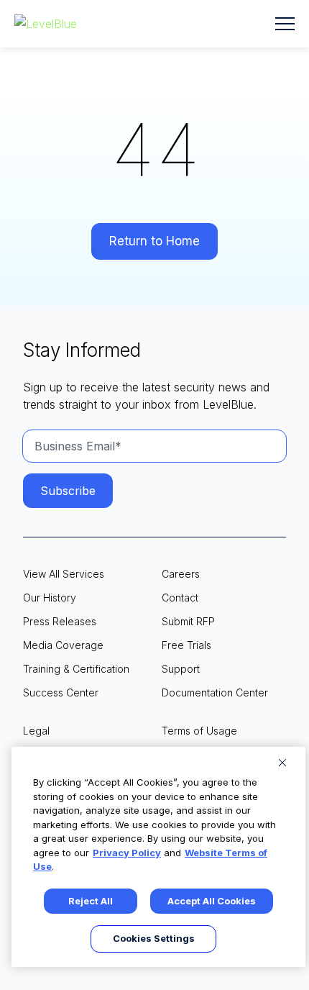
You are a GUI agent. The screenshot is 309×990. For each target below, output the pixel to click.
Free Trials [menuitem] (186, 645)
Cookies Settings (154, 938)
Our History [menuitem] (49, 597)
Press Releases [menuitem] (59, 621)
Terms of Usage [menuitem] (199, 731)
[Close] (282, 762)
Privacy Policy (127, 852)
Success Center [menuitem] (60, 692)
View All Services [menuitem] (63, 574)
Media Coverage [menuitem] (63, 645)
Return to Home (154, 241)
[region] (158, 857)
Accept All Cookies (211, 901)
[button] (285, 23)
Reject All (90, 901)
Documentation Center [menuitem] (215, 692)
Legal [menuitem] (36, 731)
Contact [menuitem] (180, 597)
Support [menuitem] (181, 669)
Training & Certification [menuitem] (76, 669)
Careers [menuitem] (181, 574)
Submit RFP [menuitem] (188, 621)
